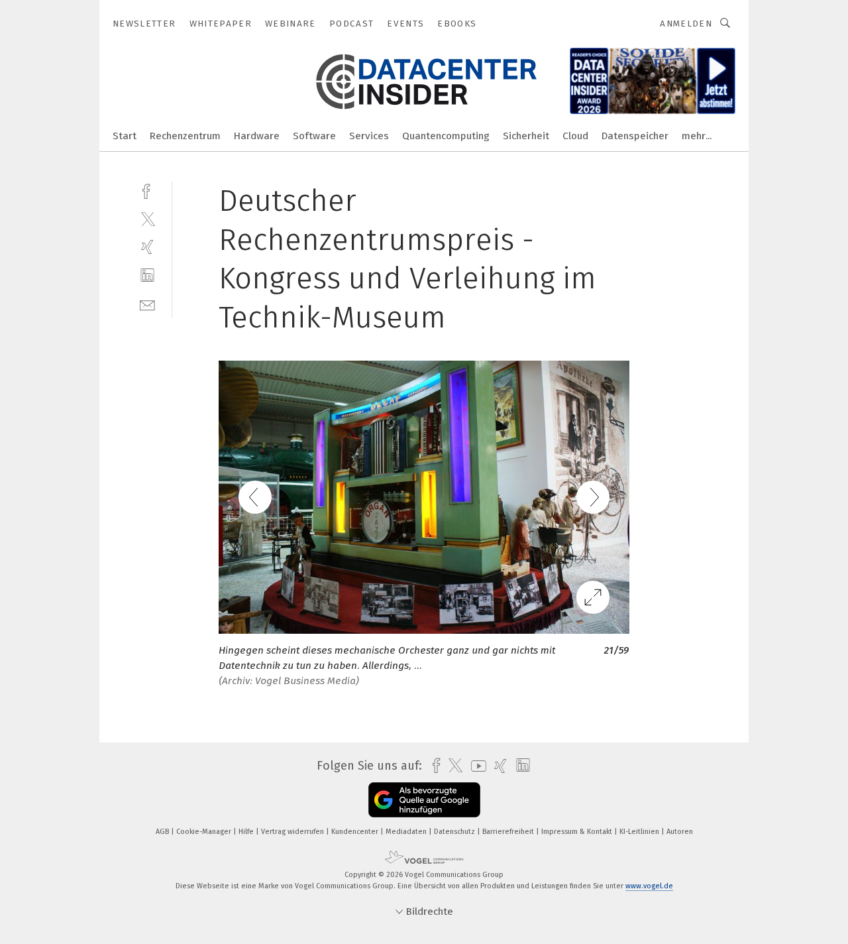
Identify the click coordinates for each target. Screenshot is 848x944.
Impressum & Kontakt (577, 831)
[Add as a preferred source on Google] (424, 799)
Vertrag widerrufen (293, 831)
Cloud (575, 136)
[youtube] (475, 766)
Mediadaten (407, 831)
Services (369, 136)
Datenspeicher (635, 136)
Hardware (257, 136)
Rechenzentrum (185, 136)
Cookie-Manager (204, 831)
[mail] (147, 304)
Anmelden (686, 23)
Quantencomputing (446, 136)
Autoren (679, 831)
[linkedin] (147, 275)
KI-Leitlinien (640, 831)
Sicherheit (526, 136)
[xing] (147, 247)
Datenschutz (455, 831)
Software (314, 136)
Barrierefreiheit (509, 831)
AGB (163, 831)
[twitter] (147, 218)
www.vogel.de (649, 886)
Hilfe (247, 831)
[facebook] (147, 190)
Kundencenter (355, 831)
